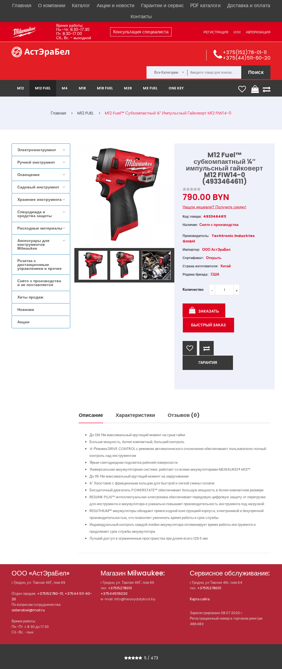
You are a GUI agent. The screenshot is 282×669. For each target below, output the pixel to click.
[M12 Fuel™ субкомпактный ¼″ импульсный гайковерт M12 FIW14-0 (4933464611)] (92, 265)
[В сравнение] (206, 348)
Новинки (25, 309)
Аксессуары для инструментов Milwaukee (33, 244)
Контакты (141, 16)
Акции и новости (115, 5)
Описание (91, 415)
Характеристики (135, 415)
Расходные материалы (39, 228)
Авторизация (258, 32)
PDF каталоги (205, 5)
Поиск (256, 72)
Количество (193, 289)
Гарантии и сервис (162, 5)
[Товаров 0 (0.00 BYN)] (256, 89)
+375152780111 (120, 588)
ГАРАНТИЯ (208, 362)
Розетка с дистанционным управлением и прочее (39, 264)
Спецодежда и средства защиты (34, 214)
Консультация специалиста (141, 32)
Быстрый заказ (208, 325)
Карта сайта (200, 599)
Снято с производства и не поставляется (39, 283)
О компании (51, 5)
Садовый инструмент (38, 187)
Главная (21, 5)
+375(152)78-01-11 (245, 52)
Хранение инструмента (39, 199)
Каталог (81, 5)
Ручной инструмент (36, 162)
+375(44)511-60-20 (246, 57)
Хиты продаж (30, 297)
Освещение (28, 174)
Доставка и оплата (248, 5)
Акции (23, 322)
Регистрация (216, 32)
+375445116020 (114, 593)
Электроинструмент (36, 150)
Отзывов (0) (184, 415)
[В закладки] (190, 348)
